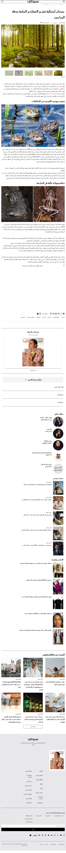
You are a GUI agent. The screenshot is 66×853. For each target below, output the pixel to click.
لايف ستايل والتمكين (58, 816)
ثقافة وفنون (62, 23)
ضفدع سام (59, 86)
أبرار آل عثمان (48, 431)
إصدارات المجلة (33, 332)
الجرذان (44, 317)
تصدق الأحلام (60, 395)
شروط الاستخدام (62, 844)
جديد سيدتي (58, 478)
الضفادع (38, 317)
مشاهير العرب (49, 482)
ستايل (41, 784)
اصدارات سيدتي (40, 797)
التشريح (23, 317)
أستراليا (32, 86)
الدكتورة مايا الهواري (47, 443)
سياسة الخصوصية (53, 844)
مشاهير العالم (49, 513)
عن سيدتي (29, 781)
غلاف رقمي (29, 798)
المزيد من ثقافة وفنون (54, 655)
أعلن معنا (46, 844)
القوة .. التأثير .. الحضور (58, 387)
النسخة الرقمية (33, 370)
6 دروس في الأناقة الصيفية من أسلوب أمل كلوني (39, 580)
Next (4, 46)
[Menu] (64, 1)
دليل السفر (40, 803)
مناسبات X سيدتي (29, 776)
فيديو (41, 771)
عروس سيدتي (39, 792)
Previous (61, 46)
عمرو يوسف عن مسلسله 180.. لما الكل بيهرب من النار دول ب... (37, 545)
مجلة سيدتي (28, 771)
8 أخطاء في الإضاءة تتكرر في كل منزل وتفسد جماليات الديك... (36, 530)
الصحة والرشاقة (29, 816)
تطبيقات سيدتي (27, 794)
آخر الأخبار (29, 803)
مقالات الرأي (58, 414)
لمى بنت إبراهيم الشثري (46, 420)
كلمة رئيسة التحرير (35, 379)
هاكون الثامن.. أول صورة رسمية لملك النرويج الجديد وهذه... (35, 630)
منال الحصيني (48, 466)
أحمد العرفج (49, 455)
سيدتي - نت (54, 23)
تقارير (41, 788)
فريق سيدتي (28, 790)
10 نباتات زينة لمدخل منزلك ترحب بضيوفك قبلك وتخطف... (35, 563)
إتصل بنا (41, 844)
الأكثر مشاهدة (57, 559)
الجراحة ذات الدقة (51, 94)
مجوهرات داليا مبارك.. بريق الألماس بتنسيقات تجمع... (38, 613)
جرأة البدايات (60, 402)
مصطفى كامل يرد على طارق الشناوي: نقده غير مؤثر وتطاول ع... (36, 500)
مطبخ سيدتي (39, 775)
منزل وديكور (49, 528)
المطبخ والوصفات (28, 819)
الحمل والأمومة (29, 822)
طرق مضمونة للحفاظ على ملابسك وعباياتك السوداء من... (36, 597)
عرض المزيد (33, 727)
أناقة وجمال (38, 816)
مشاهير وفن (47, 816)
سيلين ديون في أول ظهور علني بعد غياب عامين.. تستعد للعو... (37, 515)
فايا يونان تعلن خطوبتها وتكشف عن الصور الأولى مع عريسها (38, 485)
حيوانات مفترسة (31, 317)
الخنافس (13, 149)
